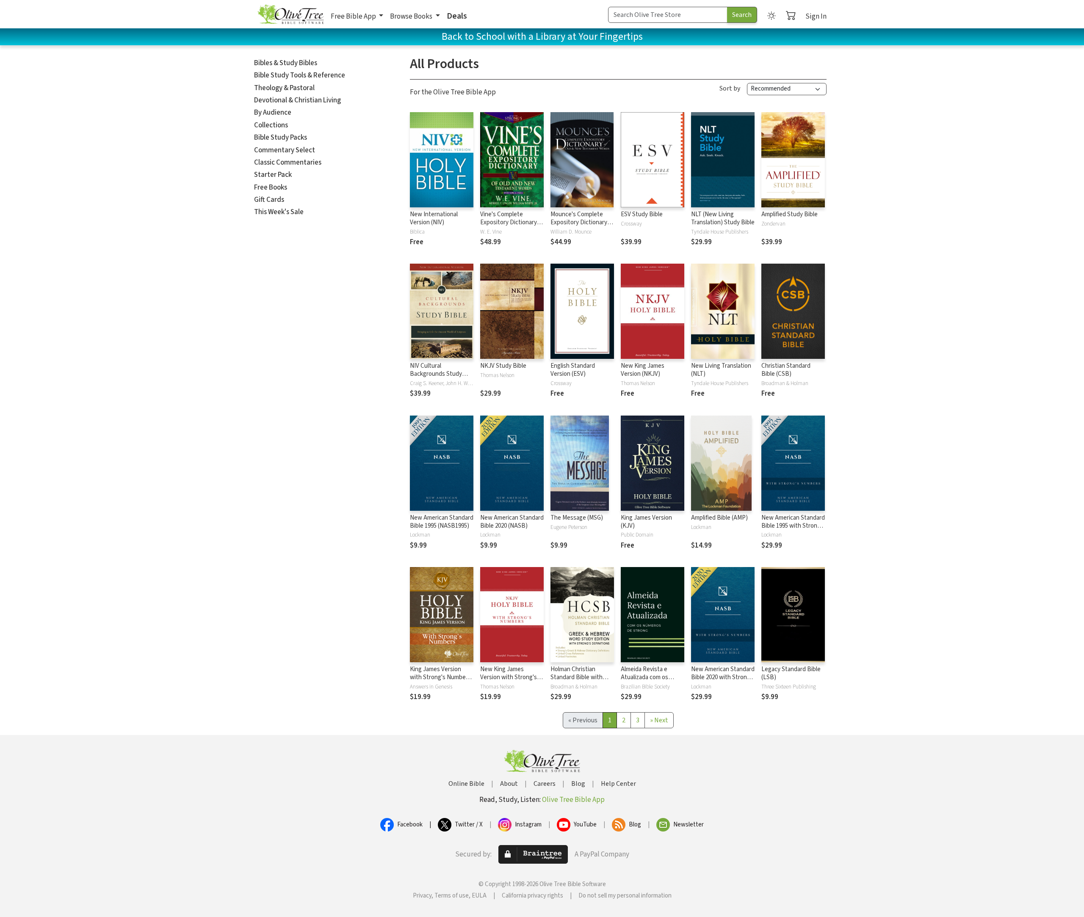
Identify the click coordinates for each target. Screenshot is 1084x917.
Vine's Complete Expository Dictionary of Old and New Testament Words (512, 226)
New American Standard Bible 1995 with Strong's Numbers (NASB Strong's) (793, 529)
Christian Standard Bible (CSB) (785, 369)
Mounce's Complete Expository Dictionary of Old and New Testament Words (582, 226)
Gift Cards (269, 200)
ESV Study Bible (642, 214)
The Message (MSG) (576, 517)
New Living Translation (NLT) (721, 369)
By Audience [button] (272, 112)
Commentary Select (284, 150)
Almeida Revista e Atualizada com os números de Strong (646, 677)
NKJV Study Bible (503, 365)
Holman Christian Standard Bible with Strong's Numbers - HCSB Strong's (576, 681)
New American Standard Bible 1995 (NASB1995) (441, 521)
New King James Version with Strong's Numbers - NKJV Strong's (508, 681)
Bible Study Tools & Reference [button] (299, 75)
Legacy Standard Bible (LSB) (791, 673)
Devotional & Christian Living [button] (297, 100)
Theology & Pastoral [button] (284, 88)
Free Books (270, 187)
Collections (271, 125)
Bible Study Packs (280, 137)
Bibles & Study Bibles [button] (285, 63)
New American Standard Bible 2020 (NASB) (512, 521)
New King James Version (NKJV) (642, 369)
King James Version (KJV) (646, 521)
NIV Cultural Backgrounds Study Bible (436, 373)
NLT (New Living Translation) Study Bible (723, 218)
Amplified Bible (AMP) (719, 517)
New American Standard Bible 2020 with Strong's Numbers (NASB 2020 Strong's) (723, 681)
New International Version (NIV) (434, 218)
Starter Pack (273, 175)
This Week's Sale (279, 212)
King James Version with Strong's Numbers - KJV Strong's (440, 677)
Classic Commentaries (287, 162)
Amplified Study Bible (789, 214)
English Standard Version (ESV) (572, 369)
